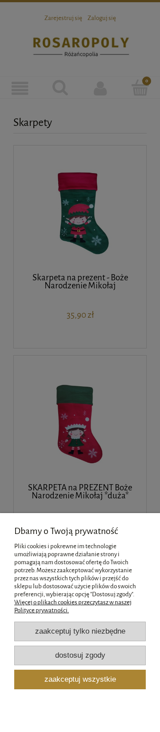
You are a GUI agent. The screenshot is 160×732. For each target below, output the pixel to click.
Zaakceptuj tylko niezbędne (80, 631)
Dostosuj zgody (80, 655)
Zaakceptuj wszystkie (80, 679)
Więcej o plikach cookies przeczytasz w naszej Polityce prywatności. (73, 606)
